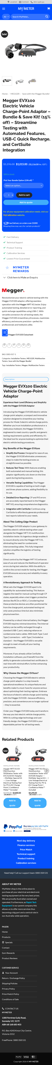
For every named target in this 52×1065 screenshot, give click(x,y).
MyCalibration (10, 215)
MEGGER (15, 93)
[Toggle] (4, 278)
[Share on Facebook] (9, 345)
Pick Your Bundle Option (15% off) (18, 180)
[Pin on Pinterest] (23, 345)
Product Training (14, 247)
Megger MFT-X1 (27, 304)
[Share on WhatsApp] (4, 345)
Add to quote (26, 202)
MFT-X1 (10, 504)
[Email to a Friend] (19, 345)
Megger (25, 365)
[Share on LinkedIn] (28, 345)
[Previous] (6, 50)
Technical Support (15, 242)
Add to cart (24, 195)
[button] (3, 8)
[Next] (45, 50)
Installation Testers (18, 358)
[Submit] (46, 16)
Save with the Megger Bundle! (36, 93)
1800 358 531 (19, 1040)
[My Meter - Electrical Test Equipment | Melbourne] (26, 8)
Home (5, 93)
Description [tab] (10, 379)
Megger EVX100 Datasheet (20, 334)
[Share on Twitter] (14, 345)
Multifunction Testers (36, 365)
